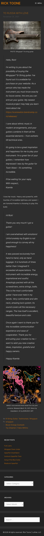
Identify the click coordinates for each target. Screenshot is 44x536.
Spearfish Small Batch (11, 453)
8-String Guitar (12, 419)
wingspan (9, 422)
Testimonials (24, 419)
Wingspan (33, 419)
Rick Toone (11, 3)
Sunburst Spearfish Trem (12, 456)
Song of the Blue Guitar (12, 460)
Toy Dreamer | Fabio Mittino (17, 428)
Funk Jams (8, 446)
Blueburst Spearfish (11, 463)
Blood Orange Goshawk (15, 425)
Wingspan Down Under (12, 449)
